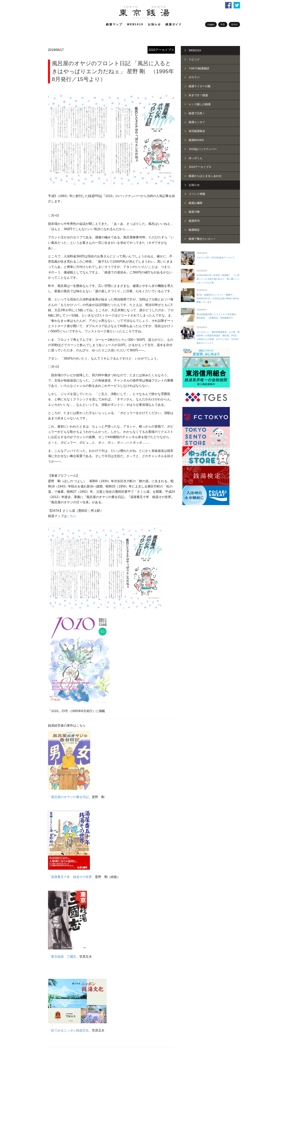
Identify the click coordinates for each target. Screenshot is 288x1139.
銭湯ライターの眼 (200, 86)
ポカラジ (194, 77)
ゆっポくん (195, 158)
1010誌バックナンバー (203, 149)
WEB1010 (135, 24)
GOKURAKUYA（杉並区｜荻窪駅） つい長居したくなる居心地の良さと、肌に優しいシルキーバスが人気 (218, 279)
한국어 (234, 24)
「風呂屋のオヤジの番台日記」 (70, 797)
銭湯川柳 (194, 211)
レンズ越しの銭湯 (200, 104)
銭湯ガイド (174, 24)
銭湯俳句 (194, 220)
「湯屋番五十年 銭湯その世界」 (71, 877)
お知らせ (154, 24)
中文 (223, 24)
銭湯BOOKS (196, 140)
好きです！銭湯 (198, 95)
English (210, 24)
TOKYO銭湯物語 (199, 68)
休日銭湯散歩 (197, 131)
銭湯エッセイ (197, 122)
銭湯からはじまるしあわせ (205, 175)
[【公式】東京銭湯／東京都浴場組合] (144, 18)
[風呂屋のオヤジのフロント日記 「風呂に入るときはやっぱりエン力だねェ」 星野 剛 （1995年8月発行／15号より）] (111, 139)
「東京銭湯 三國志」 (63, 956)
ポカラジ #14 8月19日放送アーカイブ (215, 257)
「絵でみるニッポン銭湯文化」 (70, 1030)
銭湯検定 (194, 229)
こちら (71, 516)
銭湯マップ (114, 24)
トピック (194, 59)
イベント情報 (197, 193)
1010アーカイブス (161, 50)
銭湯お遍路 (195, 202)
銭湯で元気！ (197, 113)
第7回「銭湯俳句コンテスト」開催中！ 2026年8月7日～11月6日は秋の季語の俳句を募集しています (218, 298)
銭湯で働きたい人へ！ (202, 238)
